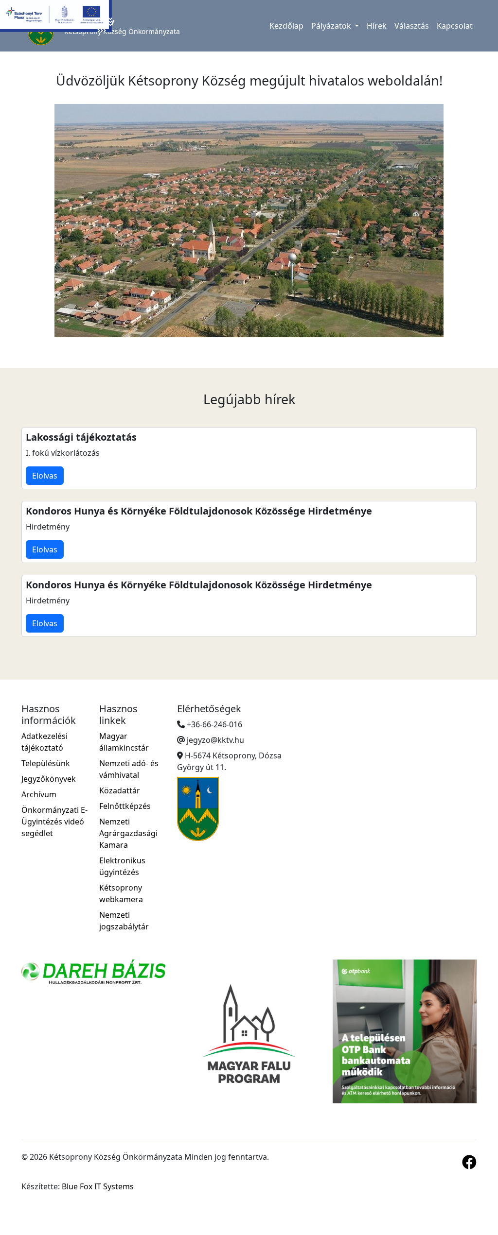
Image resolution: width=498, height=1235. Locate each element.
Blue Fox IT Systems (98, 1186)
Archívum (38, 794)
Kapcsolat (455, 25)
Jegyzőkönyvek (48, 778)
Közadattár (119, 790)
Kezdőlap (286, 25)
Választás (411, 25)
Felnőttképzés (125, 806)
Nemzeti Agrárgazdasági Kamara (128, 833)
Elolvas (44, 475)
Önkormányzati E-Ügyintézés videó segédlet (54, 822)
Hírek (377, 25)
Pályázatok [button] (332, 25)
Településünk (45, 763)
